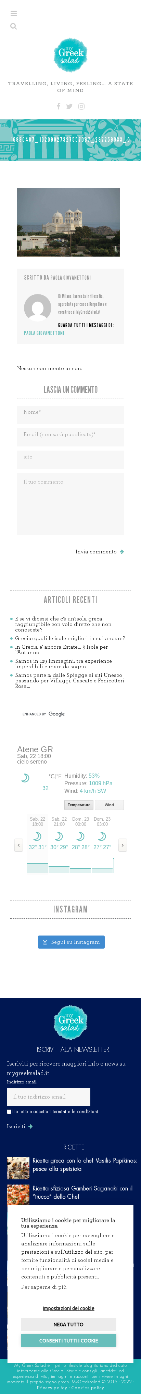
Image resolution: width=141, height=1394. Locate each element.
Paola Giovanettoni (71, 277)
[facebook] (58, 106)
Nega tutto (69, 1324)
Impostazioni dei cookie (68, 1308)
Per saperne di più (44, 1287)
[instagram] (81, 106)
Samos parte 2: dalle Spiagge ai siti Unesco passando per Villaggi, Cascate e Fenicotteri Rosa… (69, 680)
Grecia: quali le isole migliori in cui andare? (70, 638)
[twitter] (69, 106)
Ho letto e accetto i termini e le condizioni (55, 1112)
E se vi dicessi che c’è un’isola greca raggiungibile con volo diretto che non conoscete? (63, 624)
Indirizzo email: (22, 1082)
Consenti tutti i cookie (68, 1340)
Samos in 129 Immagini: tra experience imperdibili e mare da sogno (63, 663)
